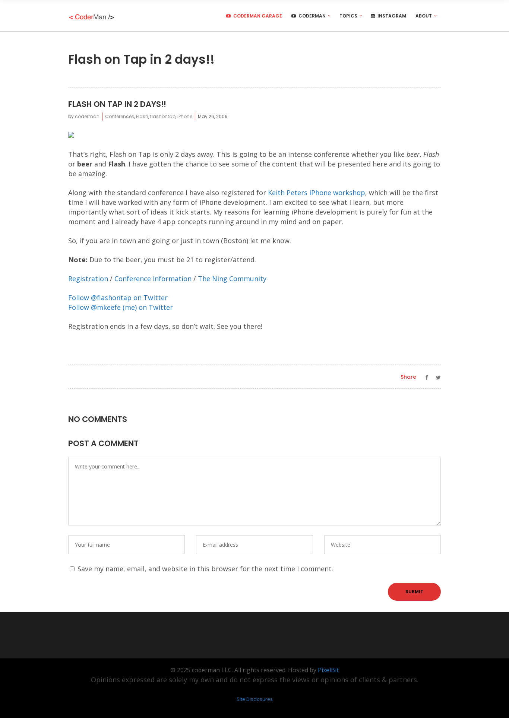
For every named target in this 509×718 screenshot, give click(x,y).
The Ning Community (232, 278)
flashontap (163, 116)
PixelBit (328, 670)
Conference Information (153, 278)
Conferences (119, 116)
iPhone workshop (337, 192)
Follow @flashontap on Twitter (118, 297)
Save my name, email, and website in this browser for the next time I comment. (205, 568)
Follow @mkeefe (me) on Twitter (120, 307)
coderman (87, 116)
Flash (142, 116)
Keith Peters (287, 192)
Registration (88, 278)
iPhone (184, 116)
